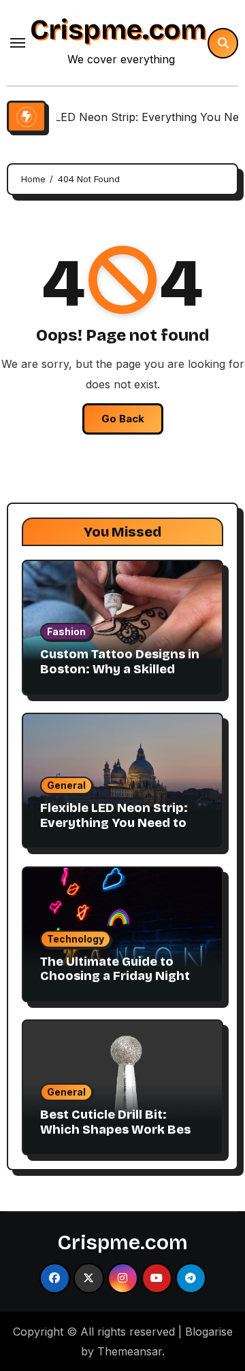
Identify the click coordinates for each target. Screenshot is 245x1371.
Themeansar (129, 1351)
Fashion (66, 631)
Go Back (122, 418)
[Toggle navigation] (18, 43)
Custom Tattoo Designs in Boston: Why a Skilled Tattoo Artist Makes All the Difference (119, 676)
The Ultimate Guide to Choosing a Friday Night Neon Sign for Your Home (118, 976)
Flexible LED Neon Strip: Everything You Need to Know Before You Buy (114, 822)
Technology (75, 939)
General (66, 785)
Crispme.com (118, 30)
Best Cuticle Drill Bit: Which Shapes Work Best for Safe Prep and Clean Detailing (118, 1136)
